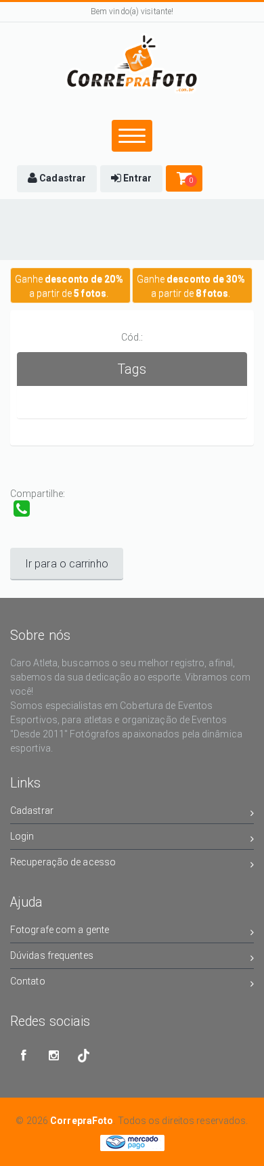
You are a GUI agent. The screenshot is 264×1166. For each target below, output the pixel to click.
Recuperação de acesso (63, 862)
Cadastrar (31, 810)
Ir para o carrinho (66, 563)
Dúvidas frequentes (51, 955)
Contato (27, 981)
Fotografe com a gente (59, 929)
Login (22, 836)
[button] (57, 178)
